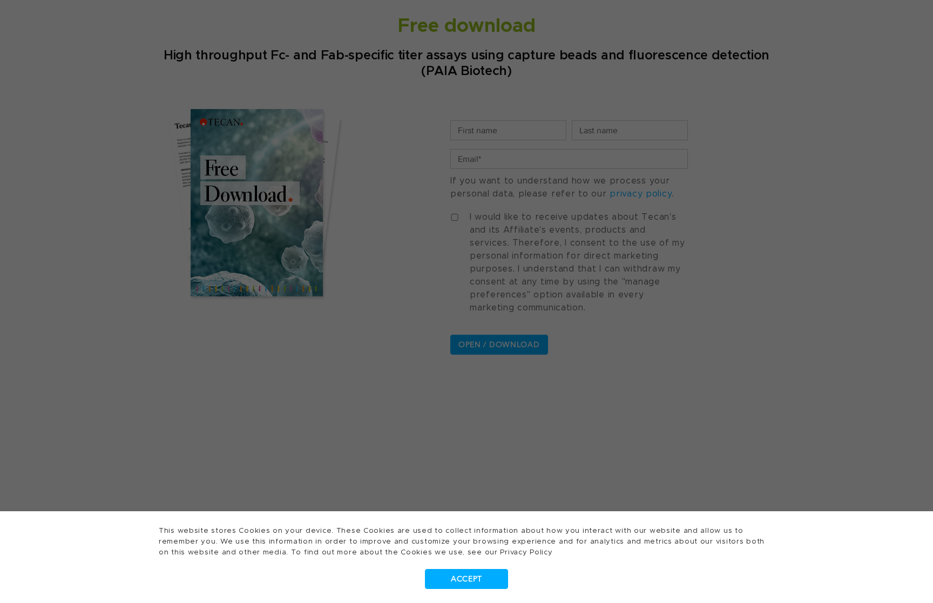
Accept (466, 579)
